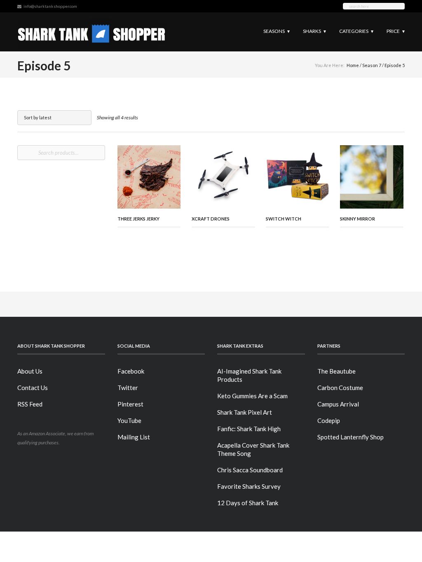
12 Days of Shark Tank (247, 502)
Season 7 (371, 65)
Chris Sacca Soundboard (250, 470)
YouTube (129, 420)
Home (353, 65)
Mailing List (133, 437)
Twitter (127, 387)
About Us (29, 371)
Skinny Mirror (357, 218)
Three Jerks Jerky (138, 218)
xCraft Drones (211, 218)
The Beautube (336, 371)
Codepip (328, 420)
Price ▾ (396, 31)
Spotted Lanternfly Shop (350, 437)
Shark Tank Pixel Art (244, 412)
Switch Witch (283, 218)
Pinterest (130, 404)
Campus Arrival (338, 404)
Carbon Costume (340, 387)
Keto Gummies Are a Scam (252, 395)
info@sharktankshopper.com (50, 6)
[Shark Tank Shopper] (91, 31)
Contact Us (32, 387)
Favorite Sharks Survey (249, 486)
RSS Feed (29, 404)
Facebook (130, 371)
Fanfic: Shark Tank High (249, 428)
